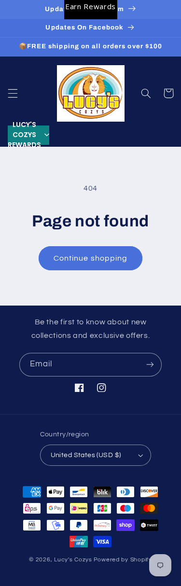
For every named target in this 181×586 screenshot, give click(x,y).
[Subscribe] (150, 365)
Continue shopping (90, 258)
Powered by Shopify (123, 559)
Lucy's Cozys (73, 559)
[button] (12, 93)
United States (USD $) (86, 455)
